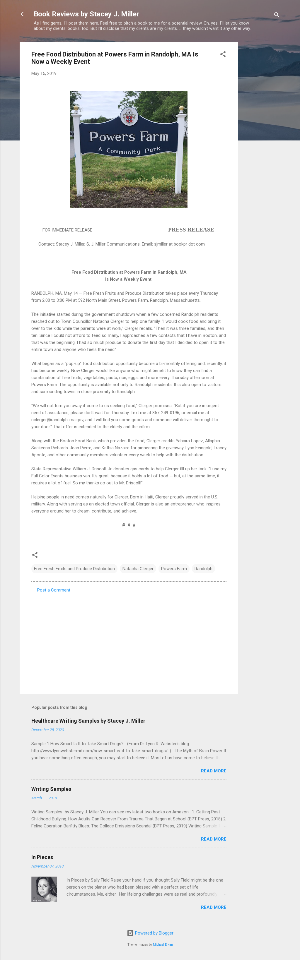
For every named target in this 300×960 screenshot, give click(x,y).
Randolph (203, 568)
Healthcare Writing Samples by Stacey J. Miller (88, 721)
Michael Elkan (163, 945)
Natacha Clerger (138, 568)
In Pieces (42, 857)
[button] (222, 55)
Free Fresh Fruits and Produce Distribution (74, 568)
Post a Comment (53, 590)
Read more (213, 771)
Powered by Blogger (153, 933)
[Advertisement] (261, 129)
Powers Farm (174, 568)
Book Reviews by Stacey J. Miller (86, 14)
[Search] (276, 16)
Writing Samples (51, 789)
